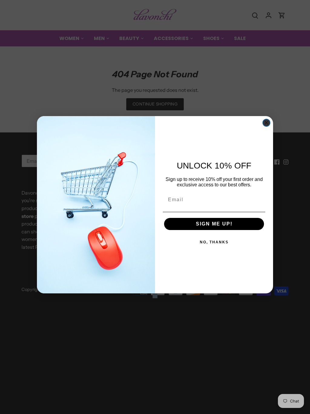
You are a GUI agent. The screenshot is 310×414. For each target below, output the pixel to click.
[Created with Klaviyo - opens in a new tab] (155, 295)
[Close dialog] (266, 122)
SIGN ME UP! (214, 223)
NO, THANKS (214, 242)
